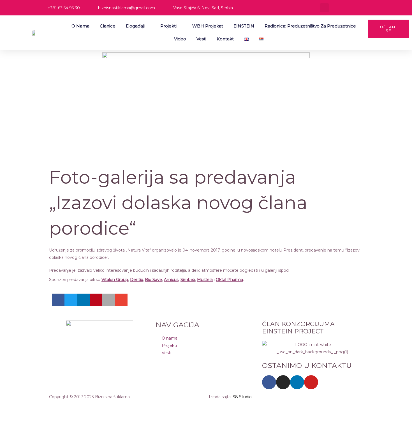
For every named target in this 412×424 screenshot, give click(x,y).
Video (180, 39)
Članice (107, 26)
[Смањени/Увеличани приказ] (11, 407)
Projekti (168, 26)
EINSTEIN (243, 26)
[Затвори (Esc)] (82, 407)
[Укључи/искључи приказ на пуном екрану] (35, 407)
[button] (324, 7)
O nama (80, 26)
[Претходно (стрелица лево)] (11, 418)
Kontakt (225, 39)
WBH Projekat (207, 26)
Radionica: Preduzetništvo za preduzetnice (310, 26)
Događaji (135, 26)
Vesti (201, 39)
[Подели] (58, 407)
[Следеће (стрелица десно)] (35, 418)
